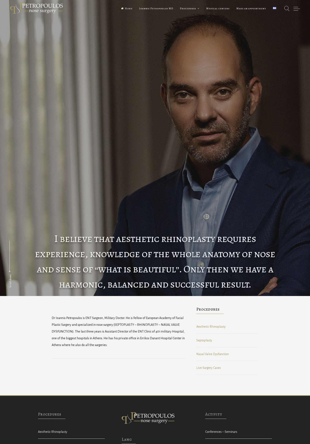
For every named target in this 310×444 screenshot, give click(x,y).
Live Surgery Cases (208, 367)
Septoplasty (204, 340)
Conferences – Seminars (221, 431)
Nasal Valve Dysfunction (212, 354)
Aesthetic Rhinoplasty (211, 326)
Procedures (188, 8)
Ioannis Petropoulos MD (156, 8)
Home (128, 8)
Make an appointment (251, 8)
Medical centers (218, 8)
